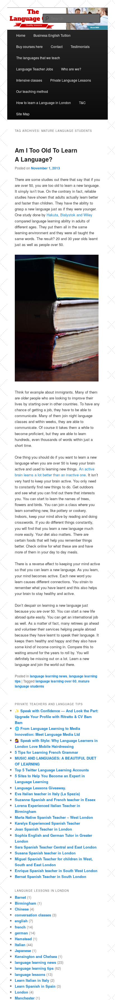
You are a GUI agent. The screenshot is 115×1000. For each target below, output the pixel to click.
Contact (57, 46)
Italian (20, 944)
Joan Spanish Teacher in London (43, 829)
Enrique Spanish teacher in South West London (56, 870)
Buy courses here (29, 46)
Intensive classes (29, 80)
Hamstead (23, 938)
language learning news (48, 676)
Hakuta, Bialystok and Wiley (69, 214)
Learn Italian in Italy (32, 980)
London (21, 992)
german (21, 932)
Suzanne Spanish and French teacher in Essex (55, 799)
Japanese (23, 950)
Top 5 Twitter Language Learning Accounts (52, 770)
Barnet (20, 897)
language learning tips (34, 968)
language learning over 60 (55, 681)
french (20, 927)
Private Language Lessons (70, 80)
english (21, 920)
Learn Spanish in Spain (35, 986)
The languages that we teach (38, 57)
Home (20, 35)
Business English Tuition (52, 35)
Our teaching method (32, 91)
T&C (82, 102)
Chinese (22, 909)
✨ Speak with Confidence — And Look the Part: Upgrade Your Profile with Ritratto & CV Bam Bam (56, 716)
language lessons (30, 974)
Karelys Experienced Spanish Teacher (47, 823)
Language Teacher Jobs (34, 68)
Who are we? (71, 68)
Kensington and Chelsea (36, 956)
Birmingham (25, 903)
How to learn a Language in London (43, 102)
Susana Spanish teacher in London (45, 853)
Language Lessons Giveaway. (40, 787)
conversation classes (33, 915)
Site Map (23, 113)
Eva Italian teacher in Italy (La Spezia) (47, 793)
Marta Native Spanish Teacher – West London (54, 817)
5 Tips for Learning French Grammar (46, 752)
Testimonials (80, 46)
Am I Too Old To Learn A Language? (46, 154)
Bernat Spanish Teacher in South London (50, 876)
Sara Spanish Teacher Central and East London (56, 847)
